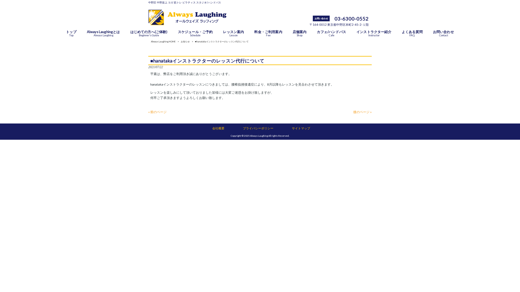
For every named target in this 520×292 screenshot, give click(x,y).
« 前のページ (157, 112)
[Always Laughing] (187, 24)
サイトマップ (301, 128)
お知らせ (185, 41)
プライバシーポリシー (258, 128)
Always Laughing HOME (163, 41)
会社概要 (218, 128)
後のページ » (362, 112)
